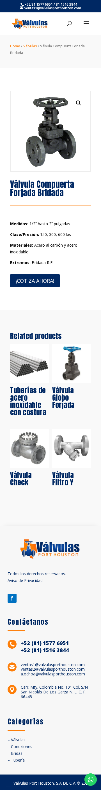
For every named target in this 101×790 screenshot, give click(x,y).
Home (15, 45)
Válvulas (30, 45)
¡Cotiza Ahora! (35, 280)
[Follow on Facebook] (12, 598)
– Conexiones (20, 746)
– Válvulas (17, 739)
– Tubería (16, 760)
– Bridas (15, 753)
